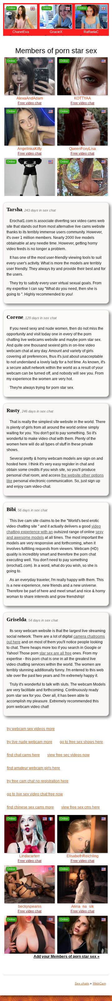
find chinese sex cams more (30, 807)
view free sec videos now (68, 755)
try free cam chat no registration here (37, 781)
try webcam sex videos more (31, 729)
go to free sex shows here (81, 742)
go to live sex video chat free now (35, 794)
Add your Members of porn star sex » (67, 956)
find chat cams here (23, 755)
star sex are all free (56, 653)
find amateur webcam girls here (33, 768)
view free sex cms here (80, 807)
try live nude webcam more (29, 742)
